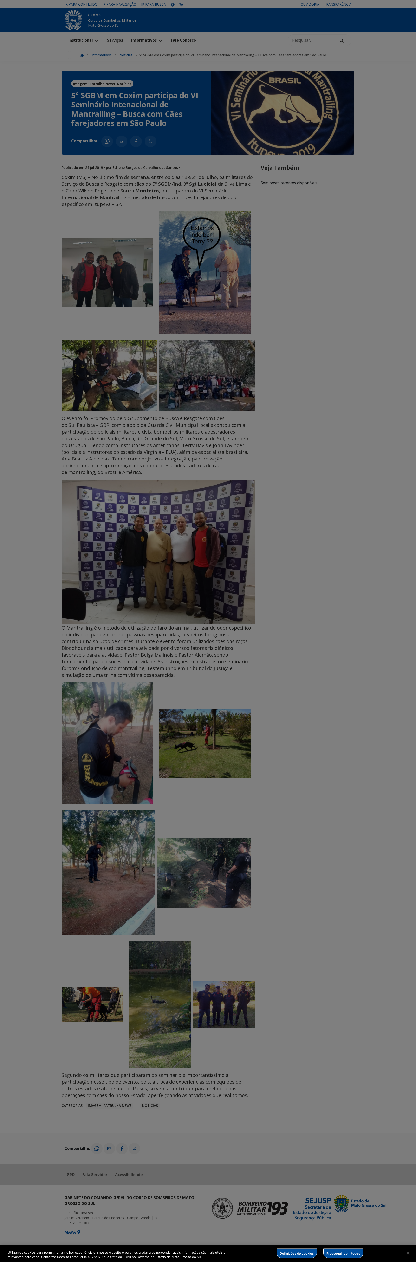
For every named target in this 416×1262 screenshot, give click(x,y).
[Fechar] (408, 1253)
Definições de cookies (297, 1253)
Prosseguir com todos (343, 1253)
